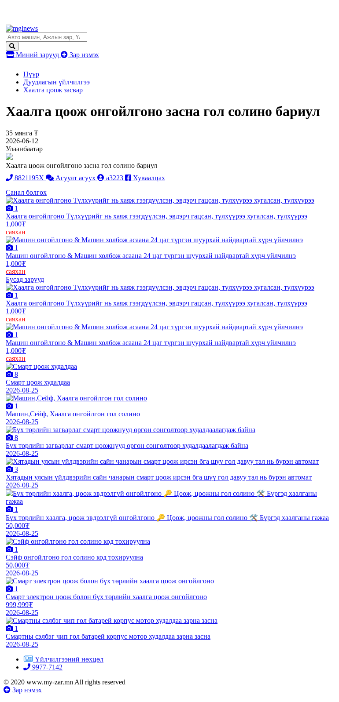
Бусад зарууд (25, 279)
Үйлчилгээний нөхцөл (69, 659)
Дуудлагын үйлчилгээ (56, 82)
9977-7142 (46, 667)
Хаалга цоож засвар (53, 90)
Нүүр (31, 74)
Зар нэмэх (83, 54)
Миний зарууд (37, 54)
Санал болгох (26, 192)
